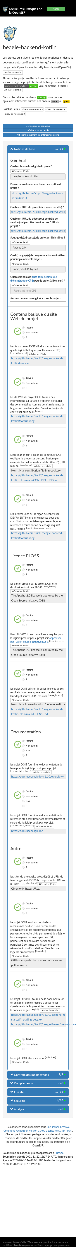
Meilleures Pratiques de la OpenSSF (25, 10)
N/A (24, 750)
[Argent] (55, 101)
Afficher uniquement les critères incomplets (38, 135)
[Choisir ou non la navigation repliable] (69, 9)
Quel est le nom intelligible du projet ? (31, 166)
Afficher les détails (12, 72)
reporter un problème (33, 1245)
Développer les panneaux (38, 126)
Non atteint (24, 332)
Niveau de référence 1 (32, 109)
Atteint (24, 327)
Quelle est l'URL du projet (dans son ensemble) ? (37, 207)
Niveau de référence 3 (14, 114)
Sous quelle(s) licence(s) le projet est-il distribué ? (37, 237)
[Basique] (41, 97)
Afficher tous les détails (38, 130)
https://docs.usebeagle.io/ (27, 831)
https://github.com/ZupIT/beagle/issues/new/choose (43, 1024)
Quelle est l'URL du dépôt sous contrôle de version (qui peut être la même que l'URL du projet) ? (34, 223)
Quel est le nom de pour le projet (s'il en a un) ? (37, 279)
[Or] (66, 101)
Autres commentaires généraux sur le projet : (35, 298)
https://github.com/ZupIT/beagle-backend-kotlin (38, 212)
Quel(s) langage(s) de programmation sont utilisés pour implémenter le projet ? (37, 257)
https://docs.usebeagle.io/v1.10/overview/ (37, 776)
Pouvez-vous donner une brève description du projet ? (36, 186)
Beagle (59, 1153)
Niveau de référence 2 (56, 109)
